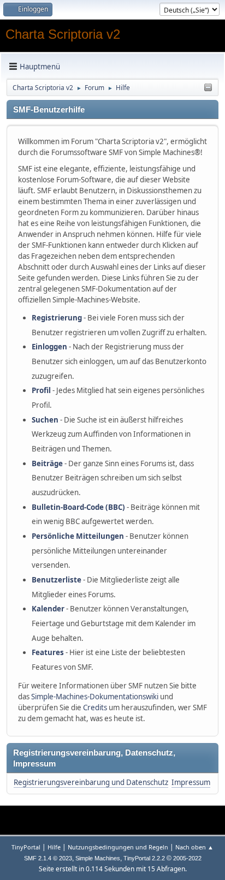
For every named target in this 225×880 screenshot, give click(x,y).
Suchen (45, 420)
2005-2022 (187, 858)
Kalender (48, 609)
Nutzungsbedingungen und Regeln (118, 847)
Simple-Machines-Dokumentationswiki (94, 696)
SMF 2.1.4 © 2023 (48, 858)
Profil (41, 390)
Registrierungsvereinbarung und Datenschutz (91, 782)
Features (48, 652)
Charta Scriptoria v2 (62, 34)
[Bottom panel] (208, 88)
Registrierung (57, 318)
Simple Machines (97, 858)
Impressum (190, 782)
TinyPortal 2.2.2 (144, 858)
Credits (95, 707)
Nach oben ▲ (194, 847)
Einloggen (49, 347)
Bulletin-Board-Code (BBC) (78, 507)
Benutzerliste (56, 580)
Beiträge (47, 463)
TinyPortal (25, 847)
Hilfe (54, 847)
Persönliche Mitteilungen (78, 536)
